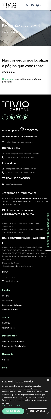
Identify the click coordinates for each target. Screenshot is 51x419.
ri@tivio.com (7, 226)
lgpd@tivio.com (13, 281)
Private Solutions (10, 309)
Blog (4, 367)
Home (5, 32)
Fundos (6, 290)
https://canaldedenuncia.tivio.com (17, 266)
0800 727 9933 (19, 253)
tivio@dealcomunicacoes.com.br (21, 142)
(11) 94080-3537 (27, 172)
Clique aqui (8, 79)
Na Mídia (6, 323)
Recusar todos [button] (37, 411)
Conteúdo (7, 354)
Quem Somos (8, 328)
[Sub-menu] (46, 5)
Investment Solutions (12, 305)
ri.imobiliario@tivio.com (12, 232)
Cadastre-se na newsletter (48, 230)
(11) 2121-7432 (12, 172)
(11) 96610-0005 (26, 157)
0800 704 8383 (14, 250)
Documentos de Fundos (13, 341)
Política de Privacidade (11, 406)
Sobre (5, 317)
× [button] (48, 380)
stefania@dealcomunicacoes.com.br (22, 153)
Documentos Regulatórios (14, 346)
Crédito (5, 296)
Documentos (9, 335)
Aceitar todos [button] (13, 411)
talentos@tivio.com (14, 184)
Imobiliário (7, 300)
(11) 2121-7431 (12, 157)
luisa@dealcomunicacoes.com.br (21, 169)
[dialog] (25, 398)
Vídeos (5, 360)
